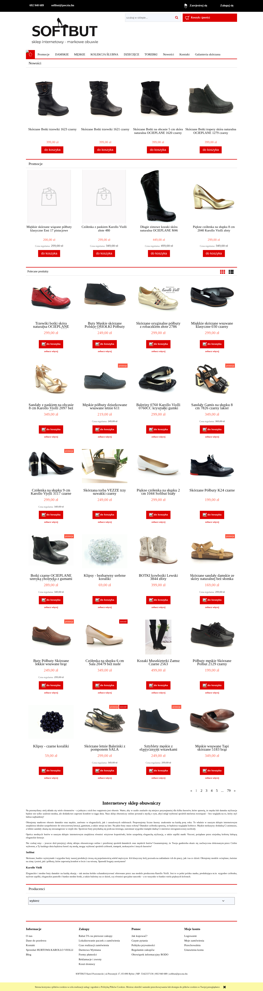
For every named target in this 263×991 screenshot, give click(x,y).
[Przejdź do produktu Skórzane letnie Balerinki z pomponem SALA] (104, 723)
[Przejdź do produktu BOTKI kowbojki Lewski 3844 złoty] (158, 552)
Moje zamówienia (194, 940)
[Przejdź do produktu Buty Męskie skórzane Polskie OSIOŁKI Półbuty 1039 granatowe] (104, 300)
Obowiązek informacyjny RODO (150, 954)
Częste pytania (140, 940)
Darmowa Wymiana (90, 949)
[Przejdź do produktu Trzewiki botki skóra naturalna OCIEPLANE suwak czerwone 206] (51, 300)
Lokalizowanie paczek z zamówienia (99, 940)
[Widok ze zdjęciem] (222, 272)
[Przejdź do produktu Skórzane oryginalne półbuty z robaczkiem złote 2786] (158, 300)
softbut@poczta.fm (62, 5)
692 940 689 (37, 5)
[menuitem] (43, 54)
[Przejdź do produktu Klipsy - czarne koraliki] (51, 723)
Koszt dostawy (87, 964)
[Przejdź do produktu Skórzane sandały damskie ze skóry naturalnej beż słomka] (212, 552)
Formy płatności (88, 954)
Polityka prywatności (143, 945)
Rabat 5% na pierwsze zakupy (96, 936)
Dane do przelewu (36, 940)
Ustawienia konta (194, 949)
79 (229, 790)
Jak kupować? (139, 936)
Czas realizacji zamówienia (94, 945)
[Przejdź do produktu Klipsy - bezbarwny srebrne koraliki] (104, 552)
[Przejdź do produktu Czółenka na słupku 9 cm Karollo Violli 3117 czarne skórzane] (51, 467)
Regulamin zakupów (143, 949)
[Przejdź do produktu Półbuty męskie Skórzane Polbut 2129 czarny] (212, 637)
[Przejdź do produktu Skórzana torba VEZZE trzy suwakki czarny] (104, 467)
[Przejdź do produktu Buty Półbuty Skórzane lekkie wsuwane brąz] (51, 637)
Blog (28, 954)
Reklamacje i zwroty (90, 959)
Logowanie (190, 936)
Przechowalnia (192, 945)
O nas (29, 936)
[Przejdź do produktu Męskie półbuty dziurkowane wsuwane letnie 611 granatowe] (104, 381)
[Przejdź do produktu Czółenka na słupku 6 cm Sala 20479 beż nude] (104, 637)
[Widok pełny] (231, 272)
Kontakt (30, 945)
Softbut (30, 852)
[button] (51, 351)
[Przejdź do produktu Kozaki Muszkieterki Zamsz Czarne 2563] (158, 637)
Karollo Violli (34, 867)
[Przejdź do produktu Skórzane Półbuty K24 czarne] (212, 467)
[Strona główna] (65, 30)
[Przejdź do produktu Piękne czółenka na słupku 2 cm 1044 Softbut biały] (158, 467)
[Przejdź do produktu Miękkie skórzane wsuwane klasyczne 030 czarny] (212, 300)
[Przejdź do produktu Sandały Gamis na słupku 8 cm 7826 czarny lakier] (212, 381)
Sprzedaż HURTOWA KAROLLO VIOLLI (49, 949)
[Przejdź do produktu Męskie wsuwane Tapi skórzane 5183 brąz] (212, 723)
